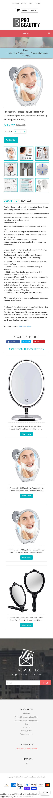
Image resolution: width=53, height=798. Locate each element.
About (23, 3)
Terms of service (26, 734)
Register (32, 10)
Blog (30, 3)
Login (24, 10)
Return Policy (27, 727)
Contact (38, 3)
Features (15, 3)
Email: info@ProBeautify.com (26, 749)
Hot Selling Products (16, 53)
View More (26, 434)
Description (11, 201)
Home (25, 50)
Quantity (8, 131)
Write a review (25, 326)
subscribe (45, 683)
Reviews (26, 201)
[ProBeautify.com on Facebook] (27, 763)
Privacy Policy (26, 731)
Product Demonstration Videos (26, 717)
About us (26, 713)
